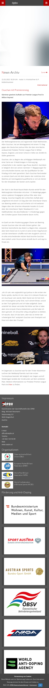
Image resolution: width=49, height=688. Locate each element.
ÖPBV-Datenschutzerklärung (19, 685)
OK (40, 685)
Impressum (33, 685)
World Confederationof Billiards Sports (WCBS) (24, 483)
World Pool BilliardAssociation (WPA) (21, 474)
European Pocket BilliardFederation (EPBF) (23, 464)
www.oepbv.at (7, 444)
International (42, 85)
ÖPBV (15, 2)
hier (10, 384)
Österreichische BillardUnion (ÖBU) (22, 455)
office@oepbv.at (8, 433)
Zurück (43, 72)
